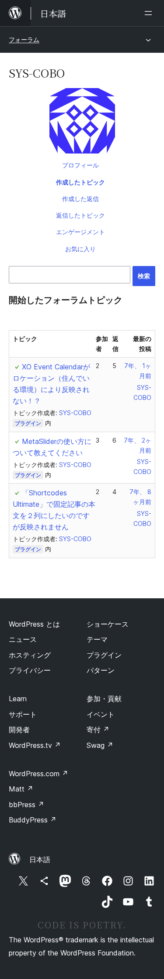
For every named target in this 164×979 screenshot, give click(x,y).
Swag (100, 745)
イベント (101, 714)
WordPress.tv (35, 745)
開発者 (19, 729)
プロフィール (80, 165)
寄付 (98, 729)
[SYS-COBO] (82, 122)
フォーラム (24, 39)
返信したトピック (80, 215)
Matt (21, 789)
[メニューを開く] (150, 13)
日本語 (39, 859)
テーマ (97, 639)
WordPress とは (34, 624)
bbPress (26, 804)
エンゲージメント (80, 231)
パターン (101, 670)
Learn (18, 698)
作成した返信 (80, 198)
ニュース (23, 639)
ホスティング (30, 655)
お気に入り (80, 248)
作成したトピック (80, 182)
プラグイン (28, 423)
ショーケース (108, 624)
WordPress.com (38, 773)
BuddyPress (32, 819)
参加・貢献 (104, 698)
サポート (23, 714)
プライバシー (30, 670)
